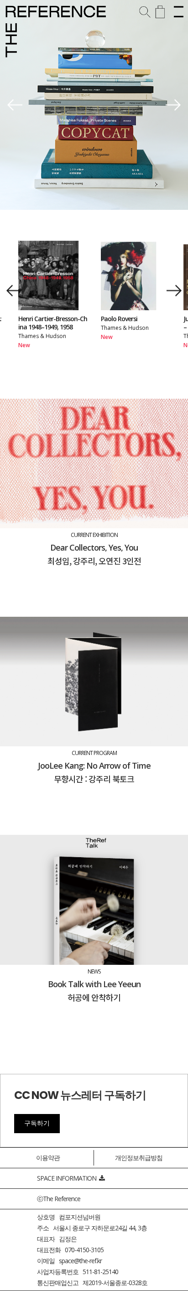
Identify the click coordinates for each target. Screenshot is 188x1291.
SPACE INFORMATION (68, 1178)
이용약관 (48, 1157)
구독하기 (37, 1123)
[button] (15, 105)
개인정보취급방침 (138, 1157)
